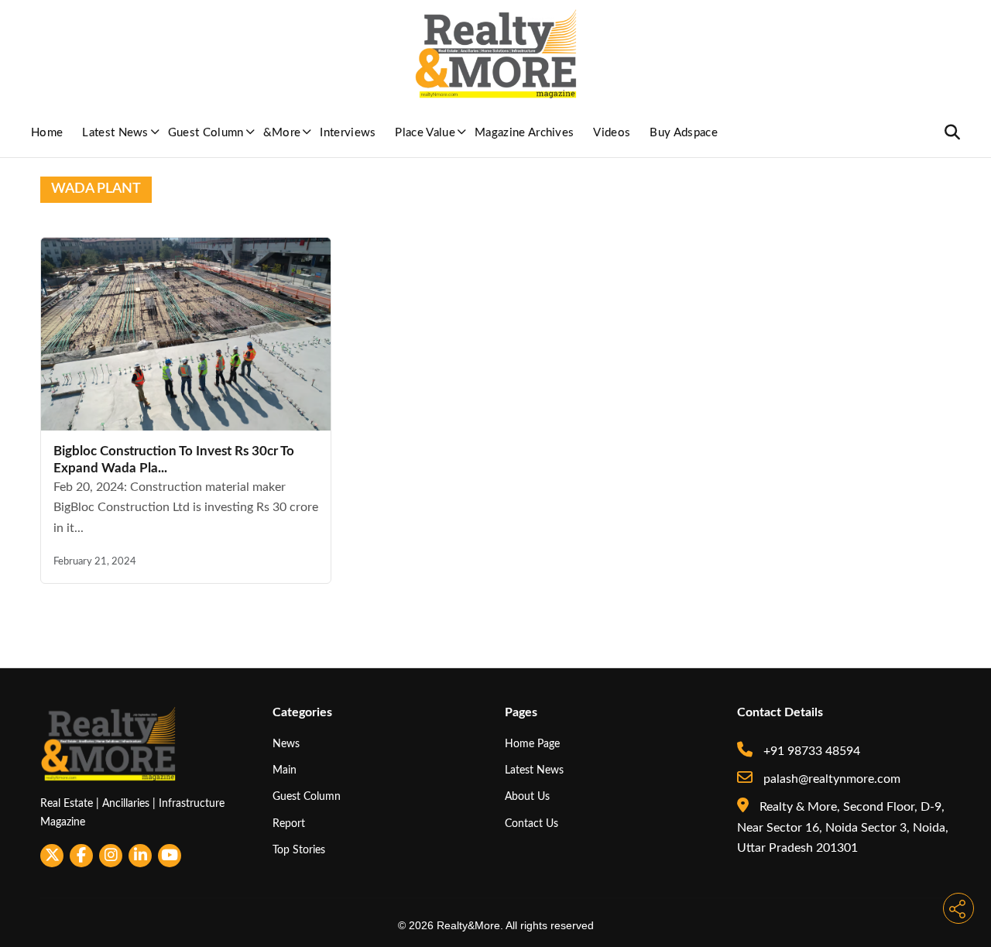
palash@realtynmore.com (830, 779)
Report (289, 823)
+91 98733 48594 (810, 751)
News (286, 744)
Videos (611, 133)
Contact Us (531, 823)
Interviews (347, 133)
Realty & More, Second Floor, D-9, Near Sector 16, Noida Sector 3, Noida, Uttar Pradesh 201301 (842, 827)
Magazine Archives (524, 133)
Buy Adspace (684, 133)
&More (282, 133)
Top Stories (299, 850)
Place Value (425, 133)
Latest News (115, 133)
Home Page (532, 744)
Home (47, 133)
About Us (527, 796)
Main (285, 770)
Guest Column (206, 133)
